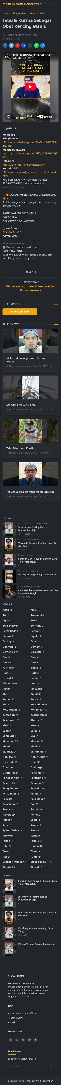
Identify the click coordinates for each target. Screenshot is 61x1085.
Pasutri (21, 571)
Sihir (25, 539)
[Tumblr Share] (30, 45)
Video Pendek (42, 523)
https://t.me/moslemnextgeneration (24, 164)
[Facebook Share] (5, 45)
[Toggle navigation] (56, 3)
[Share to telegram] (42, 45)
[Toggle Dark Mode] (50, 3)
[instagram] (16, 1039)
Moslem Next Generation (22, 4)
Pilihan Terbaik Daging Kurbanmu (36, 943)
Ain (20, 539)
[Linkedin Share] (23, 45)
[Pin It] (17, 45)
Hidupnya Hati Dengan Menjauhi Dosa (30, 491)
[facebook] (10, 1039)
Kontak (11, 1022)
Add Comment (21, 311)
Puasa (33, 523)
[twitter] (35, 1039)
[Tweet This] (11, 45)
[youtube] (45, 4)
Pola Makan (23, 523)
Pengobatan (23, 555)
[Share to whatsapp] (36, 45)
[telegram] (23, 1039)
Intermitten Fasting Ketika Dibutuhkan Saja (32, 529)
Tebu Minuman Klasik (20, 448)
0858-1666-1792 (12, 232)
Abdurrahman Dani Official (22, 1013)
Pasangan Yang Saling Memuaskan (37, 574)
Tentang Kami (15, 1017)
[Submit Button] (49, 1066)
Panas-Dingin (24, 586)
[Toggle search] (54, 4)
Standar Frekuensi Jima (21, 405)
